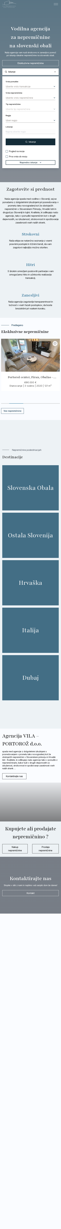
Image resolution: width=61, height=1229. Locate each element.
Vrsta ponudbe (12, 82)
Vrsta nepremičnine (14, 93)
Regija (8, 115)
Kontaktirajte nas (14, 776)
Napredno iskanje (28, 162)
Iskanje (32, 142)
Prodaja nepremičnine (45, 849)
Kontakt (30, 893)
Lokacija (9, 127)
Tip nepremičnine (13, 104)
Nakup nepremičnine (15, 849)
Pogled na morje (17, 151)
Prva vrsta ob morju (18, 156)
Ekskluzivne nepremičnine (30, 63)
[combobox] (30, 86)
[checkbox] (7, 151)
